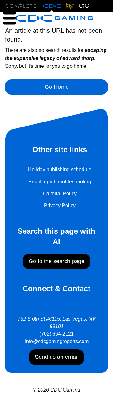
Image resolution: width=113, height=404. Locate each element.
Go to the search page (56, 261)
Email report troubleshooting (59, 181)
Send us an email (56, 357)
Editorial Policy (60, 193)
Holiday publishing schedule (59, 169)
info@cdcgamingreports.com (57, 341)
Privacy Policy (60, 205)
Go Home (57, 87)
